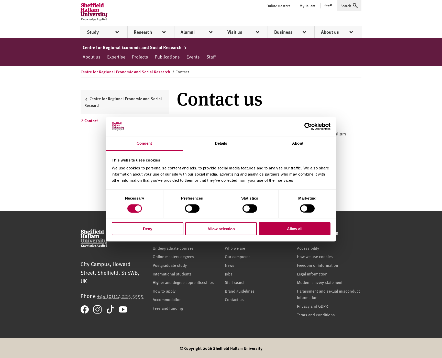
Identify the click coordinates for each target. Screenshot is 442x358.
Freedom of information (317, 265)
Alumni (188, 32)
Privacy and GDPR (312, 306)
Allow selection (221, 229)
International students (172, 273)
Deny (147, 229)
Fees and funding (168, 308)
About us (330, 32)
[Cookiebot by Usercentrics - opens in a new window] (308, 126)
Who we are (235, 248)
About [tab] (297, 143)
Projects (140, 56)
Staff (211, 56)
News (229, 265)
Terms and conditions (316, 314)
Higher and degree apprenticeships (183, 282)
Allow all (294, 229)
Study (93, 32)
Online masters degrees (173, 256)
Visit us (234, 32)
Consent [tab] (144, 143)
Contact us (234, 299)
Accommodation (167, 299)
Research (143, 32)
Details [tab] (221, 143)
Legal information (312, 273)
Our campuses (237, 256)
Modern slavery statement (319, 282)
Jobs (229, 273)
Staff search (235, 282)
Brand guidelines (240, 291)
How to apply (164, 291)
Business (283, 32)
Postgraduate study (170, 265)
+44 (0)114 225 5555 (120, 295)
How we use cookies (315, 256)
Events (193, 56)
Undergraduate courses (173, 248)
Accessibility (308, 248)
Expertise (116, 56)
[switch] (192, 208)
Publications (167, 56)
